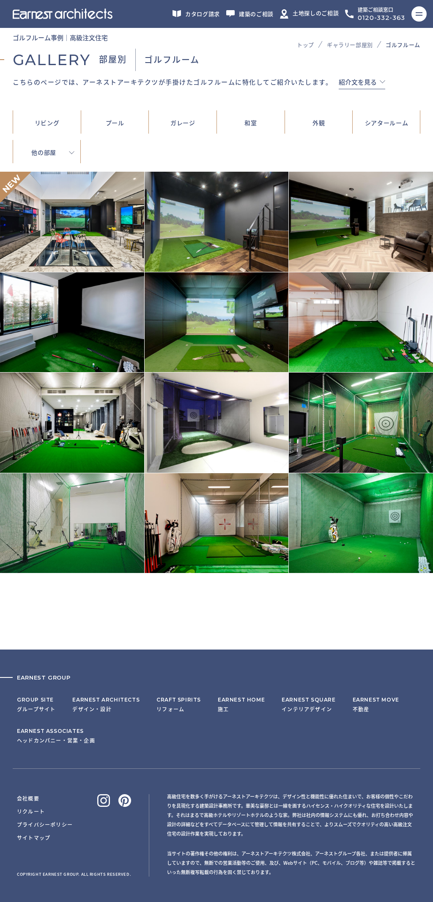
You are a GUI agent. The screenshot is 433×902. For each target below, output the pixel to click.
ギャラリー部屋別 (350, 45)
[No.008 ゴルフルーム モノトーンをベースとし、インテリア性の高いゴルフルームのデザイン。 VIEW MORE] (217, 367)
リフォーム (178, 704)
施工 (241, 704)
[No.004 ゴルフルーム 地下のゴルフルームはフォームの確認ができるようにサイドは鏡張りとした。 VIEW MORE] (361, 468)
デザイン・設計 (106, 704)
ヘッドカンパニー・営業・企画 (56, 736)
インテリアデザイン (308, 704)
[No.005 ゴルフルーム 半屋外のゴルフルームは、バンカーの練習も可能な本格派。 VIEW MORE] (217, 468)
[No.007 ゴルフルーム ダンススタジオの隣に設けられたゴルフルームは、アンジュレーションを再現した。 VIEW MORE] (361, 367)
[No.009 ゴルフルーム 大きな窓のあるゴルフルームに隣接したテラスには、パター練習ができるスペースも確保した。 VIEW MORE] (72, 367)
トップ (305, 45)
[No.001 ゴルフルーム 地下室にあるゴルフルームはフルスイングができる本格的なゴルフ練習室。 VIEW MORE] (361, 568)
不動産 (376, 704)
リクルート (31, 811)
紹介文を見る (358, 82)
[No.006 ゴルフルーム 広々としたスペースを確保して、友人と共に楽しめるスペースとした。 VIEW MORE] (72, 468)
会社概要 (28, 798)
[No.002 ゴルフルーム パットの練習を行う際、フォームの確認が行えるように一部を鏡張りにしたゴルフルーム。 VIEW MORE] (217, 568)
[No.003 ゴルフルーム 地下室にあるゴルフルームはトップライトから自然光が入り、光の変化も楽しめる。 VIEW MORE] (72, 568)
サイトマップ (33, 837)
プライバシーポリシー (45, 824)
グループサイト (36, 704)
